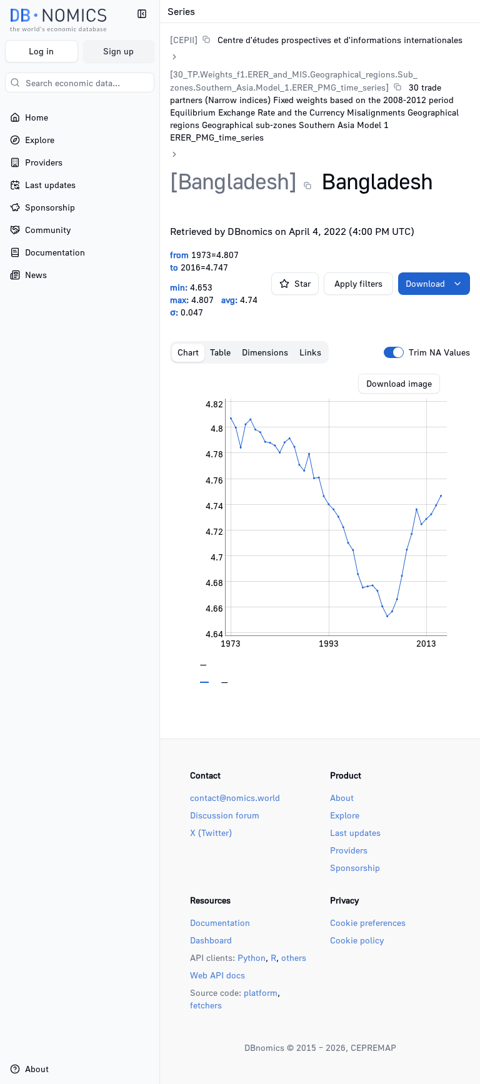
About (342, 797)
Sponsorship (355, 867)
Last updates (355, 832)
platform (261, 992)
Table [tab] (220, 352)
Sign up (118, 51)
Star (302, 283)
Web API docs (217, 975)
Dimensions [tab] (265, 352)
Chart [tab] (188, 352)
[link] (316, 39)
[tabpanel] (320, 529)
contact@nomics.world (235, 797)
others (293, 957)
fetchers (206, 1005)
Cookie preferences (368, 922)
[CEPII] (184, 39)
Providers (349, 850)
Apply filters (358, 283)
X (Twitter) (211, 832)
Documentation (220, 922)
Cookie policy (357, 940)
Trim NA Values (439, 352)
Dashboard (211, 940)
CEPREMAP (373, 1047)
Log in (41, 51)
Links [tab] (310, 352)
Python (252, 957)
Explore (344, 815)
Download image (399, 383)
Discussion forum (224, 815)
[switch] (394, 352)
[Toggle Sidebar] (159, 542)
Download (425, 283)
